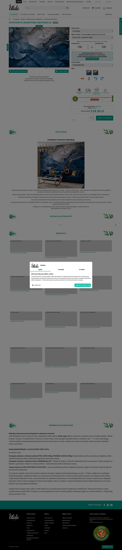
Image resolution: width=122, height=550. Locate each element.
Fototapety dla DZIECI (27, 14)
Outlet (46, 525)
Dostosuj (37, 285)
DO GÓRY (106, 547)
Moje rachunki (66, 520)
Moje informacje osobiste (69, 525)
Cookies (19, 1)
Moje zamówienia (67, 518)
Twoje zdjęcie (66, 14)
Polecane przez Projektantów (35, 19)
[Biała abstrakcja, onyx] (96, 282)
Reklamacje (30, 535)
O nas (24, 1)
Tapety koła (41, 14)
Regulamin (30, 525)
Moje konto (66, 514)
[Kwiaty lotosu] (61, 387)
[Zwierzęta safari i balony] (26, 354)
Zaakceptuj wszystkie (82, 285)
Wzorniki (50, 1)
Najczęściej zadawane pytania (75, 1)
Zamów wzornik (101, 34)
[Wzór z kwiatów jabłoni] (26, 283)
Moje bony (65, 528)
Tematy (23, 19)
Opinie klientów (59, 1)
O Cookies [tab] (82, 269)
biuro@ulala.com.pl (98, 522)
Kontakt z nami (31, 518)
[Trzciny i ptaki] (26, 315)
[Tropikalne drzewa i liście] (96, 354)
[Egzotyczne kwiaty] (26, 246)
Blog (45, 533)
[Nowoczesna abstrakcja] (61, 318)
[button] (88, 46)
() (86, 8)
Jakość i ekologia (49, 523)
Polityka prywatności (32, 533)
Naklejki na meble (54, 14)
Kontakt (88, 1)
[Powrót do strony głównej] (9, 19)
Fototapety (14, 14)
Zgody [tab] (40, 269)
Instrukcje (42, 1)
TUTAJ (69, 208)
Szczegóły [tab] (61, 269)
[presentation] (115, 225)
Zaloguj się (109, 8)
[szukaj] (67, 8)
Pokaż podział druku (92, 58)
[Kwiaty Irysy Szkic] (96, 246)
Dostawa (29, 523)
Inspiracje (108, 14)
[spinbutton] (79, 47)
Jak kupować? (33, 1)
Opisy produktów (49, 520)
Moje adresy (65, 523)
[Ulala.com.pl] (16, 7)
